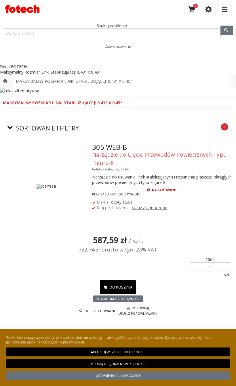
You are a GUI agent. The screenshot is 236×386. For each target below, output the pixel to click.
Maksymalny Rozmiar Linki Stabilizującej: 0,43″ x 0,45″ (74, 81)
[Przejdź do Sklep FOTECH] (5, 81)
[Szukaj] (226, 30)
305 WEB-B (109, 147)
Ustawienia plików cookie (118, 375)
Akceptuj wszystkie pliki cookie (118, 352)
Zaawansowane (118, 46)
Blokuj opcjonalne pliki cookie (118, 364)
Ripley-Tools (122, 202)
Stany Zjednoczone (149, 207)
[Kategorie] (224, 9)
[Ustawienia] (208, 9)
